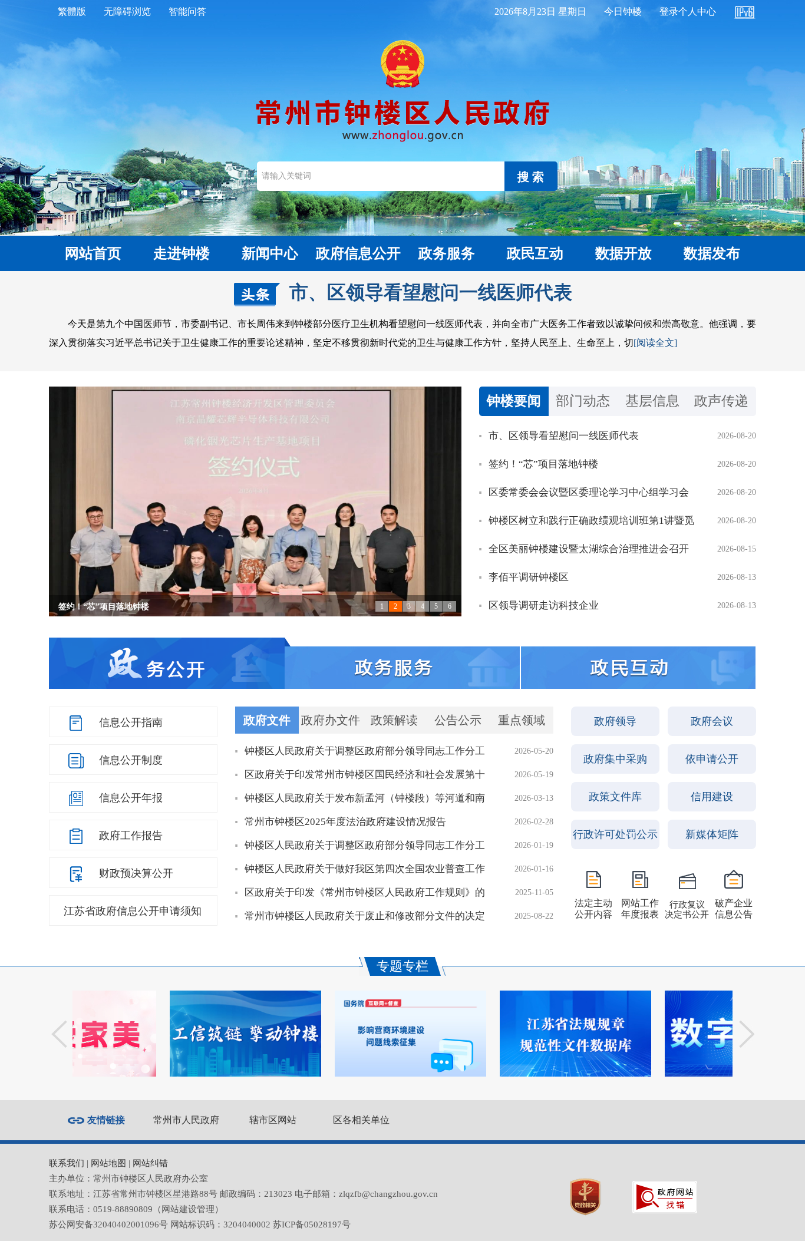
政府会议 (712, 721)
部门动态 (583, 401)
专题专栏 (402, 966)
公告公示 (457, 720)
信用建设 (712, 797)
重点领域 (521, 720)
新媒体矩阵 (711, 834)
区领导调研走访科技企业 (544, 605)
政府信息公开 (358, 253)
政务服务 (446, 253)
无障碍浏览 (127, 11)
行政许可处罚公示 (615, 834)
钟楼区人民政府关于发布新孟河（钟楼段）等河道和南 (365, 798)
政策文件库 (615, 797)
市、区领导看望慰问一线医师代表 (430, 292)
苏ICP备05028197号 (312, 1224)
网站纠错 (150, 1163)
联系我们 (66, 1163)
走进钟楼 (181, 253)
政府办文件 (330, 720)
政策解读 (394, 720)
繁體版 (72, 11)
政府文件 (267, 720)
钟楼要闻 (514, 401)
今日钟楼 (623, 11)
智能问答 (187, 11)
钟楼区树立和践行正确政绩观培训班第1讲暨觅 (591, 520)
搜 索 (530, 176)
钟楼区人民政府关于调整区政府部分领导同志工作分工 (365, 751)
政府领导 (615, 721)
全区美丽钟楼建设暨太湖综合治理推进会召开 (589, 549)
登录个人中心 (687, 11)
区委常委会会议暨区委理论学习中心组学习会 (589, 492)
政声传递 (721, 401)
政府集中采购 (615, 759)
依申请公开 (711, 759)
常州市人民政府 (186, 1120)
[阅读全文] (655, 343)
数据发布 (712, 253)
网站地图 (108, 1163)
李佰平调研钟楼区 (529, 577)
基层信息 (652, 401)
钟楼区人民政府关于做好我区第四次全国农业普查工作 (365, 868)
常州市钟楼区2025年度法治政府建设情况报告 (345, 821)
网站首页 (93, 253)
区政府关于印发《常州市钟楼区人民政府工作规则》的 (365, 892)
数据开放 (623, 253)
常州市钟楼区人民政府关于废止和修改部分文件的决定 (365, 916)
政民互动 (535, 253)
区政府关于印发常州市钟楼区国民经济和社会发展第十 (365, 774)
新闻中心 (270, 253)
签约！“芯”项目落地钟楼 (103, 606)
